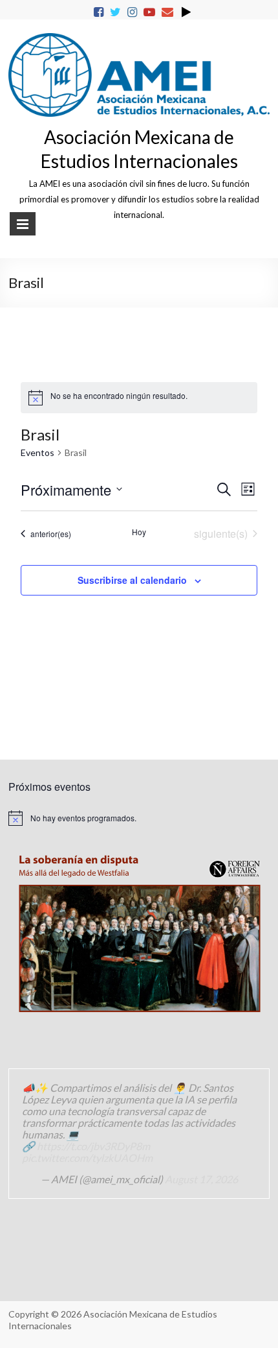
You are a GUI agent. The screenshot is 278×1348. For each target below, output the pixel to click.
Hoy (139, 532)
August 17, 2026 (201, 1179)
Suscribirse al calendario (132, 579)
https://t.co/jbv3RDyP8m (93, 1146)
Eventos (37, 452)
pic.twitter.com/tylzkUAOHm (87, 1157)
